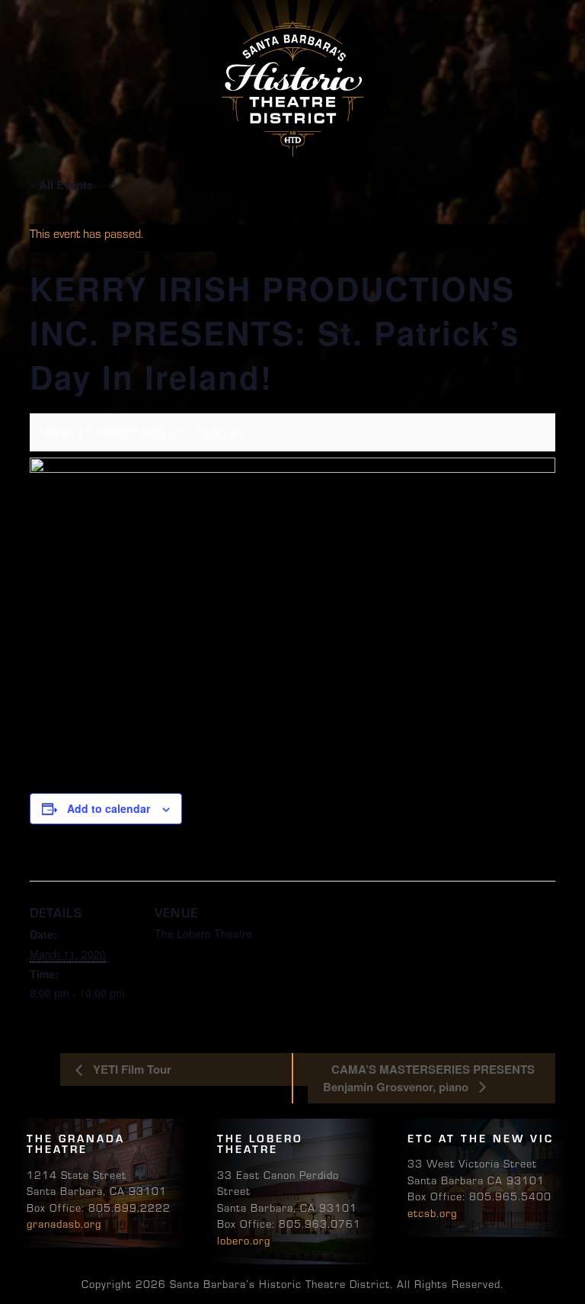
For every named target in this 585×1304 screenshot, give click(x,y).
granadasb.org (64, 1223)
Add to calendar (108, 808)
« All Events (61, 184)
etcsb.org (432, 1212)
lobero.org (243, 1240)
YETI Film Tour (130, 1069)
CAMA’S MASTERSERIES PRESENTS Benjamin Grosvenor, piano (429, 1078)
